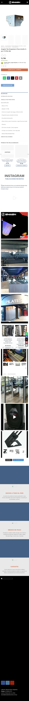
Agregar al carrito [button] (21, 165)
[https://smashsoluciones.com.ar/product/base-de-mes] (14, 444)
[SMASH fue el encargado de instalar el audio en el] (14, 307)
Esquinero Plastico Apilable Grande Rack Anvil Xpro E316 (7, 161)
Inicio (2, 46)
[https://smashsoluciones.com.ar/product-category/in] (14, 335)
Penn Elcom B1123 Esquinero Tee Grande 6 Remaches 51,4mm (21, 161)
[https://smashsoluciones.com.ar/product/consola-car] (14, 362)
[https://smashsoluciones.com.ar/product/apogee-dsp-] (14, 198)
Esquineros (15, 47)
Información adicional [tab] (7, 96)
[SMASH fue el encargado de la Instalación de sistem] (14, 389)
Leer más (7, 165)
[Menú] (2, 2)
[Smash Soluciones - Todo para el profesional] (14, 2)
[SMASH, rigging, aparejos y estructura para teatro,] (14, 252)
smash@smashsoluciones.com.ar (9, 694)
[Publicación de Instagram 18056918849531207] (14, 225)
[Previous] (3, 20)
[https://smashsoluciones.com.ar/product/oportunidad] (14, 417)
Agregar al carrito (14, 69)
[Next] (26, 20)
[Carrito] (27, 2)
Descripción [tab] (4, 93)
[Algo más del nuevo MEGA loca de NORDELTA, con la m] (14, 280)
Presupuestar (7, 85)
